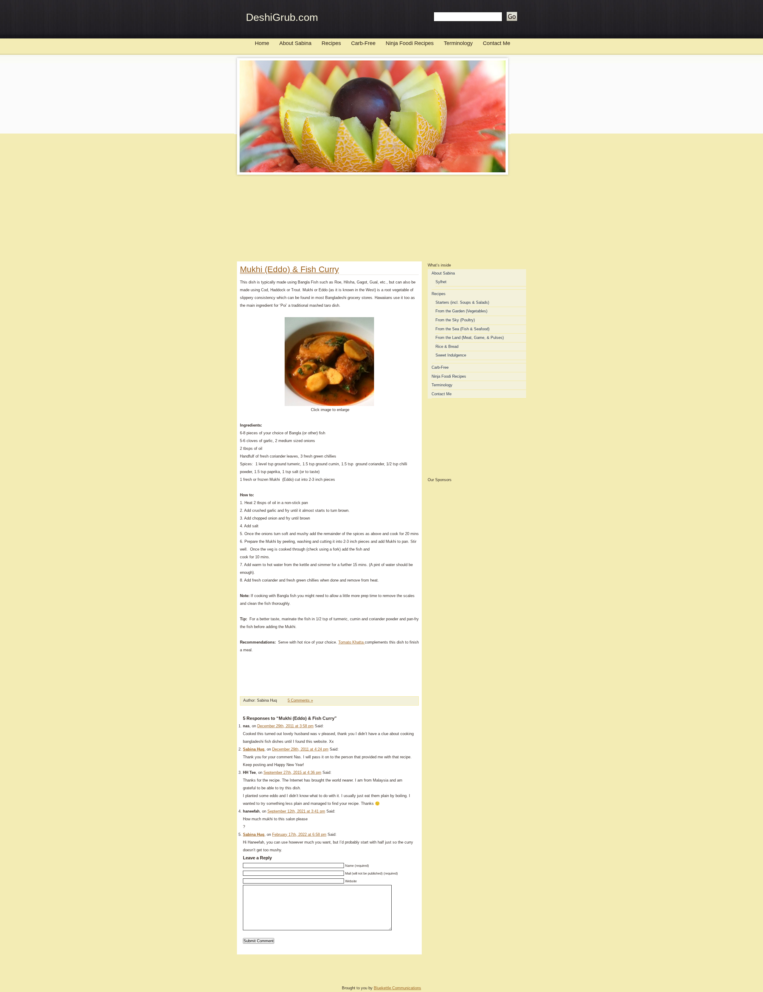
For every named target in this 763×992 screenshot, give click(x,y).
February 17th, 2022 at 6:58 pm (299, 834)
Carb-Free (363, 43)
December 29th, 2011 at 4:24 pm (300, 749)
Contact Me (496, 43)
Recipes (331, 43)
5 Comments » (300, 700)
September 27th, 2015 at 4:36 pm (292, 772)
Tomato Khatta (351, 642)
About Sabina (295, 43)
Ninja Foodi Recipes (410, 43)
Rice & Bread (446, 346)
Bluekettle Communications (397, 988)
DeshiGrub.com (282, 17)
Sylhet (440, 282)
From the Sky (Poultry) (455, 320)
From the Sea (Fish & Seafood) (462, 329)
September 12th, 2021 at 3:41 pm (296, 811)
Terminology (458, 43)
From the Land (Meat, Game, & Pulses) (469, 337)
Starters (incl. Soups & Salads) (462, 302)
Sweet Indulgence (450, 355)
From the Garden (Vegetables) (461, 311)
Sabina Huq (253, 749)
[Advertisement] (381, 219)
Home (262, 43)
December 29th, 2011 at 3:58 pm (285, 726)
